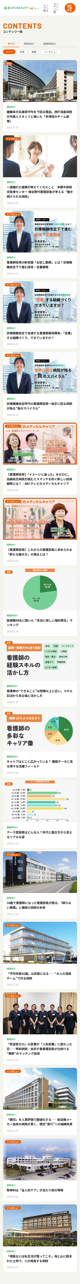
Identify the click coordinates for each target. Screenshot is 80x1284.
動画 (34, 52)
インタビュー (51, 52)
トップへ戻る (45, 8)
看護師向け (49, 43)
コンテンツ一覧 (56, 8)
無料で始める (69, 8)
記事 (22, 52)
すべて (11, 43)
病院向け (29, 43)
